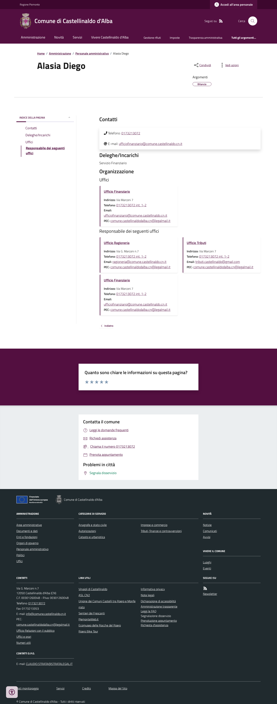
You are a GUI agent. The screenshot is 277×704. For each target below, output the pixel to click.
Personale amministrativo (92, 53)
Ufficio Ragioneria (116, 242)
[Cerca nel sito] (251, 20)
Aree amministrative (29, 525)
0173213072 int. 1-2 (131, 205)
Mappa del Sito (118, 688)
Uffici (19, 561)
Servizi (77, 37)
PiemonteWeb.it (89, 619)
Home (41, 53)
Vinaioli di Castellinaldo (93, 589)
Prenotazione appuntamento (159, 620)
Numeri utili (23, 642)
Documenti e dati (27, 531)
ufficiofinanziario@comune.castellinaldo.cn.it (150, 143)
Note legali (147, 595)
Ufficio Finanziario (117, 191)
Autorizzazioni (87, 531)
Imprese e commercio (154, 525)
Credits (86, 688)
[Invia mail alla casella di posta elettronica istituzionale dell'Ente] (46, 614)
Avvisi (206, 537)
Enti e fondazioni (26, 537)
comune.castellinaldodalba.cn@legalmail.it (140, 220)
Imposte (175, 37)
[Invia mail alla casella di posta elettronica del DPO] (49, 664)
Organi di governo (27, 543)
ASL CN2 (84, 595)
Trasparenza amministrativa (205, 37)
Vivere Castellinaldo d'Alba (110, 37)
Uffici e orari (23, 636)
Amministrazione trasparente (159, 606)
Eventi (207, 568)
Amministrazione (33, 37)
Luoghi (207, 562)
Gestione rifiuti (152, 37)
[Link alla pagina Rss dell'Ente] (205, 588)
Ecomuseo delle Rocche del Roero (100, 625)
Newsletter (210, 594)
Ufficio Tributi (196, 242)
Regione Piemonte (30, 4)
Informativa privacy (153, 589)
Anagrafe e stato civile (93, 525)
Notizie (207, 525)
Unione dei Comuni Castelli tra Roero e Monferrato (107, 604)
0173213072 (130, 133)
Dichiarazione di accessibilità (158, 601)
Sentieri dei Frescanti (92, 613)
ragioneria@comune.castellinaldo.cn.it (139, 261)
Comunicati (210, 531)
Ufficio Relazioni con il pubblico (35, 630)
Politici (20, 555)
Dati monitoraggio (27, 688)
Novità (59, 37)
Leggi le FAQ (148, 611)
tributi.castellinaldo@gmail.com (217, 261)
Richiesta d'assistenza (154, 625)
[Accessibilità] (12, 692)
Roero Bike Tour (88, 631)
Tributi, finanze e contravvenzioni (161, 531)
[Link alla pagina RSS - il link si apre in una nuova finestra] (221, 21)
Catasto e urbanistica (92, 537)
